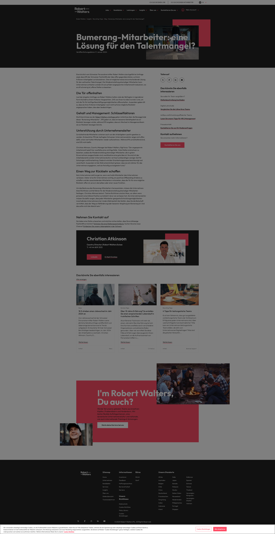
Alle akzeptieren (220, 529)
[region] (137, 529)
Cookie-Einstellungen (203, 529)
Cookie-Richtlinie (69, 532)
